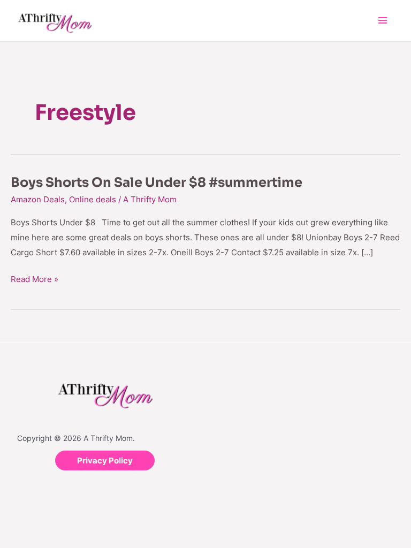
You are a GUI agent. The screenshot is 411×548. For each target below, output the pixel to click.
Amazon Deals (38, 199)
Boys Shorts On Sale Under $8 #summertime (156, 182)
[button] (105, 460)
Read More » (34, 278)
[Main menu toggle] (382, 20)
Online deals (92, 199)
